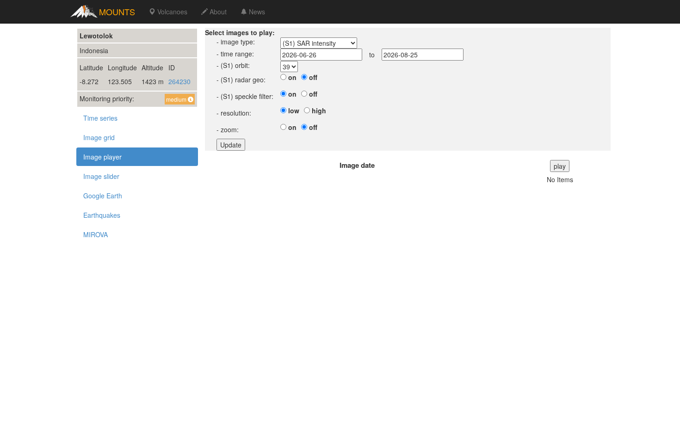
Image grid (99, 137)
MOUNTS (117, 12)
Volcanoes (171, 11)
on (292, 77)
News (256, 11)
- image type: (235, 41)
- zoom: (227, 129)
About (217, 11)
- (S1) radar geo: (241, 79)
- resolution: (233, 112)
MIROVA (95, 234)
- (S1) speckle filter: (244, 96)
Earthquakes (101, 215)
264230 (179, 81)
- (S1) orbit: (233, 65)
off (313, 77)
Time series (100, 118)
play (560, 166)
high (319, 110)
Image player (102, 156)
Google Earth (102, 195)
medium (177, 99)
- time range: (235, 53)
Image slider (101, 176)
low (293, 110)
